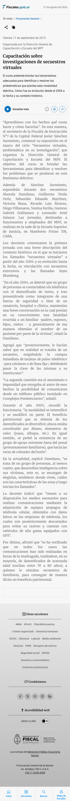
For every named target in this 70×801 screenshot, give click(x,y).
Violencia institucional (35, 667)
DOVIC (13, 638)
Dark (45, 722)
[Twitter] (28, 696)
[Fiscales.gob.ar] (26, 7)
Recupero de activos (45, 645)
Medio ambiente (51, 638)
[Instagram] (42, 696)
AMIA (19, 624)
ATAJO (28, 624)
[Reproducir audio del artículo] (7, 109)
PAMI (28, 645)
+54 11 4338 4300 (35, 772)
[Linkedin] (50, 696)
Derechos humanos (47, 631)
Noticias (18, 645)
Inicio (9, 18)
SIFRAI (45, 653)
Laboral (35, 638)
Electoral (24, 638)
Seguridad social (30, 653)
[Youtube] (35, 696)
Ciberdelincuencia (44, 624)
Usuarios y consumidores (35, 660)
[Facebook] (20, 696)
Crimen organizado (23, 631)
